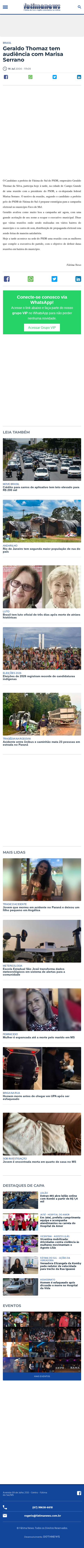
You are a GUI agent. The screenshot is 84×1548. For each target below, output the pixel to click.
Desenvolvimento (33, 1536)
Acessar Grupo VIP (42, 327)
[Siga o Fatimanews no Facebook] (79, 1493)
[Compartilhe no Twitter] (55, 77)
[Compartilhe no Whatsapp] (30, 77)
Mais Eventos (42, 1376)
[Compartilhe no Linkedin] (79, 77)
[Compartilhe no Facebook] (6, 77)
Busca (78, 7)
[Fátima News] (42, 7)
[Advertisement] (42, 132)
